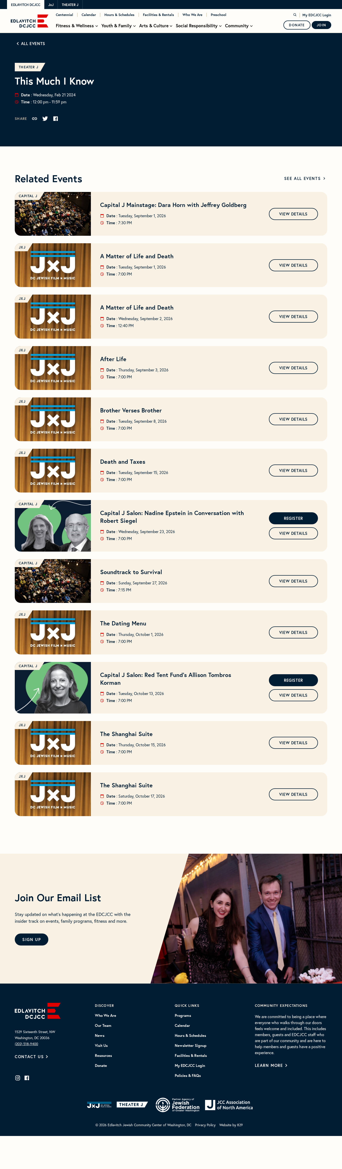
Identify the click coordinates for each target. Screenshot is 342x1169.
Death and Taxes (122, 461)
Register (293, 518)
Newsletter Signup (191, 1046)
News (99, 1036)
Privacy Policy (205, 1125)
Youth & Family (116, 26)
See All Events (302, 178)
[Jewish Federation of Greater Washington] (177, 1105)
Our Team (103, 1026)
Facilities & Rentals (158, 15)
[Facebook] (27, 1078)
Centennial (64, 15)
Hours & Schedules (119, 15)
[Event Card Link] (53, 214)
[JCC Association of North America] (229, 1105)
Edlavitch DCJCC (25, 5)
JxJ (51, 5)
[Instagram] (18, 1078)
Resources (103, 1056)
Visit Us (101, 1046)
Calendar (89, 15)
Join (321, 25)
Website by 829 (231, 1125)
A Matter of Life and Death (137, 256)
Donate (297, 25)
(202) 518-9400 (26, 1044)
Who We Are (192, 15)
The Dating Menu (123, 623)
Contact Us (29, 1056)
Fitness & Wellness (75, 26)
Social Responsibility (197, 26)
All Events (33, 43)
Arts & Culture (153, 26)
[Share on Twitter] (45, 118)
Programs (183, 1016)
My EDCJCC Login (316, 15)
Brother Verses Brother (131, 410)
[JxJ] (99, 1105)
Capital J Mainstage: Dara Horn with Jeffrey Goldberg (173, 204)
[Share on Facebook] (55, 118)
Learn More (269, 1065)
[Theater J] (133, 1105)
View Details (293, 213)
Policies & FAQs (188, 1076)
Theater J (70, 5)
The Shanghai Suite (126, 734)
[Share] (34, 118)
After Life (113, 359)
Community (237, 26)
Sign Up (31, 939)
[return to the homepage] (38, 1010)
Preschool (218, 15)
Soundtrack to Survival (131, 572)
